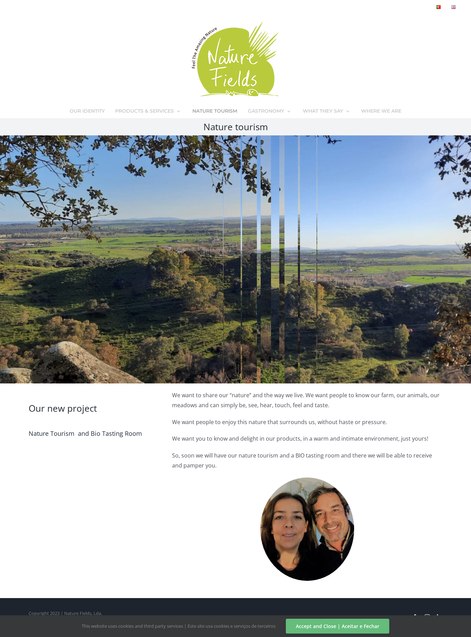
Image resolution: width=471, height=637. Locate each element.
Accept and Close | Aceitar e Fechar (337, 626)
